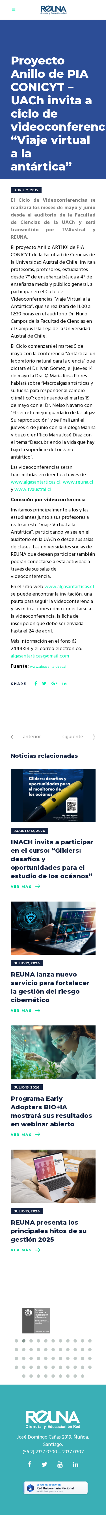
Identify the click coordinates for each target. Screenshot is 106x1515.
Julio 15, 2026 (26, 1087)
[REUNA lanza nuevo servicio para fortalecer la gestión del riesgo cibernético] (53, 928)
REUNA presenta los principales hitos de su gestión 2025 (49, 1231)
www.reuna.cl (78, 482)
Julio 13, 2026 (27, 1211)
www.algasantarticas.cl (35, 482)
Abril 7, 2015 (26, 190)
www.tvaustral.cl (32, 490)
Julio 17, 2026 (27, 963)
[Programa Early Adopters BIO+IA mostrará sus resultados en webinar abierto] (53, 1052)
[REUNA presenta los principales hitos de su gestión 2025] (53, 1176)
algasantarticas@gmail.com (40, 656)
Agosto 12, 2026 (29, 831)
